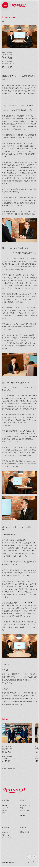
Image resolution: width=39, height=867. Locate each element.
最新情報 (23, 827)
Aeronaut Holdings (25, 805)
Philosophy (5, 805)
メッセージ (5, 808)
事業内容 (23, 800)
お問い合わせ (25, 832)
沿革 (3, 813)
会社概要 (4, 810)
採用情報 (5, 827)
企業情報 (5, 800)
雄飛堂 (21, 808)
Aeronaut (22, 813)
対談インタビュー (6, 835)
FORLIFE (22, 815)
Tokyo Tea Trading (25, 810)
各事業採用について (7, 837)
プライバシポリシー (32, 862)
